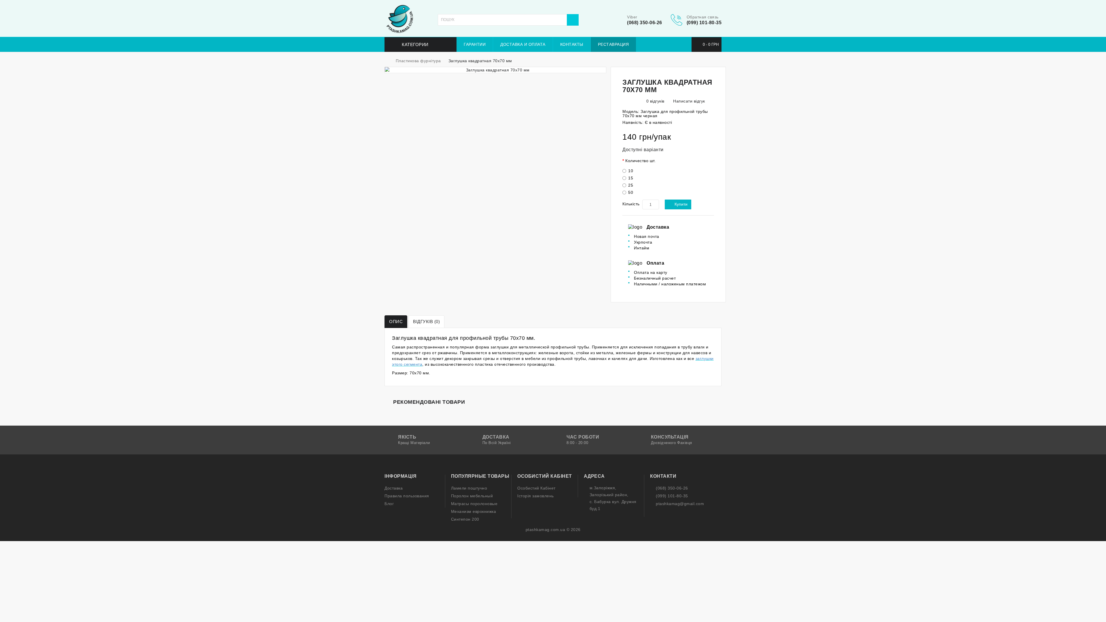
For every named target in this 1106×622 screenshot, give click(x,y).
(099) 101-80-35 (704, 22)
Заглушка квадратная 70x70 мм (480, 60)
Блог (389, 503)
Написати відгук (688, 101)
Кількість (631, 204)
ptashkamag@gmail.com (680, 503)
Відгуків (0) (426, 321)
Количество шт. (640, 160)
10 (630, 170)
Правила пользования (407, 496)
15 (630, 178)
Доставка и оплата (523, 44)
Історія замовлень (535, 496)
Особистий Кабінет (536, 488)
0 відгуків (655, 101)
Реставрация (613, 44)
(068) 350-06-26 (644, 22)
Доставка (394, 488)
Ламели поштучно (469, 488)
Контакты (571, 44)
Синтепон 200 (465, 519)
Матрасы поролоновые (474, 503)
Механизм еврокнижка (473, 511)
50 (630, 192)
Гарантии (475, 44)
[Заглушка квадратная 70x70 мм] (495, 70)
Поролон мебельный (472, 496)
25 (630, 185)
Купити (681, 204)
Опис (396, 321)
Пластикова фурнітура (418, 60)
